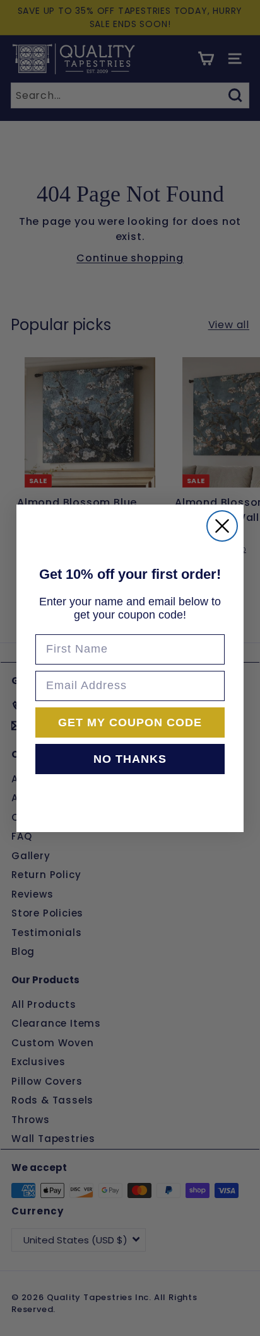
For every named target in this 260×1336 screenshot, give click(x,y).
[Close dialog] (222, 526)
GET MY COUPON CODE (130, 722)
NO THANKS (130, 759)
